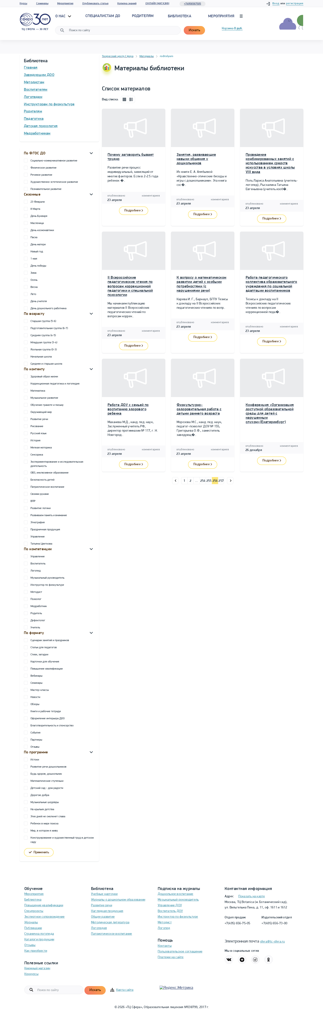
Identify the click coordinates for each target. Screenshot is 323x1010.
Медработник (39, 606)
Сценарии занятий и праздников (50, 640)
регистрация (294, 3)
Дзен (242, 959)
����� (175, 480)
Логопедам (33, 97)
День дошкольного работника (48, 308)
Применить (41, 852)
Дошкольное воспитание (175, 894)
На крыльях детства (42, 809)
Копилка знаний (126, 3)
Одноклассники (268, 959)
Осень (34, 280)
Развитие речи (39, 419)
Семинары (42, 3)
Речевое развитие (41, 175)
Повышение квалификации (47, 668)
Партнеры (36, 739)
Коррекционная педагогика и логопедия (55, 383)
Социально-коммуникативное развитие (54, 160)
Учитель (35, 627)
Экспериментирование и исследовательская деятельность (57, 464)
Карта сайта (124, 990)
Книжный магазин (37, 968)
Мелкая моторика (41, 447)
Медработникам (37, 133)
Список (131, 99)
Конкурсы (31, 974)
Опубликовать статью (95, 3)
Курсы (23, 3)
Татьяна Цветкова (41, 543)
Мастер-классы (40, 690)
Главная (30, 68)
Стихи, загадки (39, 654)
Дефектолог (38, 620)
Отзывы (35, 747)
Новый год (37, 251)
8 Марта (35, 209)
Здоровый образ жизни (44, 376)
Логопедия (99, 928)
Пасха (34, 237)
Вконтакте (229, 959)
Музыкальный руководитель (47, 578)
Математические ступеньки (47, 781)
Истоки (35, 759)
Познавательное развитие (46, 189)
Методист (36, 592)
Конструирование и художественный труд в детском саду (62, 840)
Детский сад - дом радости (47, 788)
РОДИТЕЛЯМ (143, 16)
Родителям (33, 111)
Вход (275, 3)
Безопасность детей (42, 479)
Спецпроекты (33, 911)
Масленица (37, 223)
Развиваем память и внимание (49, 515)
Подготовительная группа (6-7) (49, 328)
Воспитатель (38, 563)
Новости (35, 697)
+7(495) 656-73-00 (274, 923)
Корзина (232, 28)
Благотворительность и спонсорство (52, 725)
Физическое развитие (44, 167)
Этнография (38, 522)
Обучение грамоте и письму (47, 405)
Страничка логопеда (39, 934)
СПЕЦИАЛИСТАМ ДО (102, 16)
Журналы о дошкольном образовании (118, 900)
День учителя (39, 301)
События (35, 732)
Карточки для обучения (45, 661)
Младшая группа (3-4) (44, 342)
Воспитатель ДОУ (170, 911)
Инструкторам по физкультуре (49, 104)
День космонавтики (42, 230)
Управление (38, 536)
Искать (194, 30)
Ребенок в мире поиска (44, 823)
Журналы (31, 922)
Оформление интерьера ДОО (48, 718)
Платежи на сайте (171, 957)
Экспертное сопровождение (44, 917)
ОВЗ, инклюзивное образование (50, 472)
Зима (33, 273)
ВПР (33, 501)
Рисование (37, 426)
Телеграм (255, 959)
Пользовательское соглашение (180, 951)
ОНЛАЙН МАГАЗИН (157, 3)
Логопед (36, 570)
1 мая (34, 258)
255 (209, 481)
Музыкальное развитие (44, 398)
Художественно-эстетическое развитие (54, 182)
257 (221, 481)
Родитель (36, 613)
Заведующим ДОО (39, 75)
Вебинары (36, 676)
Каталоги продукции (39, 939)
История (35, 440)
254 (202, 481)
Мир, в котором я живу (44, 830)
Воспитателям (35, 90)
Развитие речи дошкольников (48, 766)
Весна (34, 287)
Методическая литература (110, 922)
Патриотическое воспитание (47, 487)
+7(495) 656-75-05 (237, 923)
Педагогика (34, 119)
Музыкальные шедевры (45, 802)
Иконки (124, 99)
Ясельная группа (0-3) (44, 349)
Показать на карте (251, 896)
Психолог (36, 599)
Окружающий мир (41, 412)
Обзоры (35, 704)
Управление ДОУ (170, 905)
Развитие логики (41, 508)
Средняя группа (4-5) (43, 335)
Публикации (33, 928)
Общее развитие (103, 917)
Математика (38, 390)
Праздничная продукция (45, 529)
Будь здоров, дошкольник (46, 774)
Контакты (165, 946)
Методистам (34, 82)
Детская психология (41, 126)
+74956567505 (192, 3)
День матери (38, 244)
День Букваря (39, 216)
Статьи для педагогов (44, 647)
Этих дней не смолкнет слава (48, 816)
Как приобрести (35, 951)
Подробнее (132, 210)
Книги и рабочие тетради (46, 711)
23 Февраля (38, 202)
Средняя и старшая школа (46, 363)
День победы (38, 265)
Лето (33, 294)
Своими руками (40, 494)
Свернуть (91, 153)
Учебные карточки (104, 894)
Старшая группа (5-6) (43, 321)
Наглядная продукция (107, 911)
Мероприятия (65, 3)
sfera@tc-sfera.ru (272, 941)
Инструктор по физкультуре (47, 585)
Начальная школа (41, 356)
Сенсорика (37, 454)
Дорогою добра (40, 795)
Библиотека (179, 16)
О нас (61, 16)
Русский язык (39, 433)
